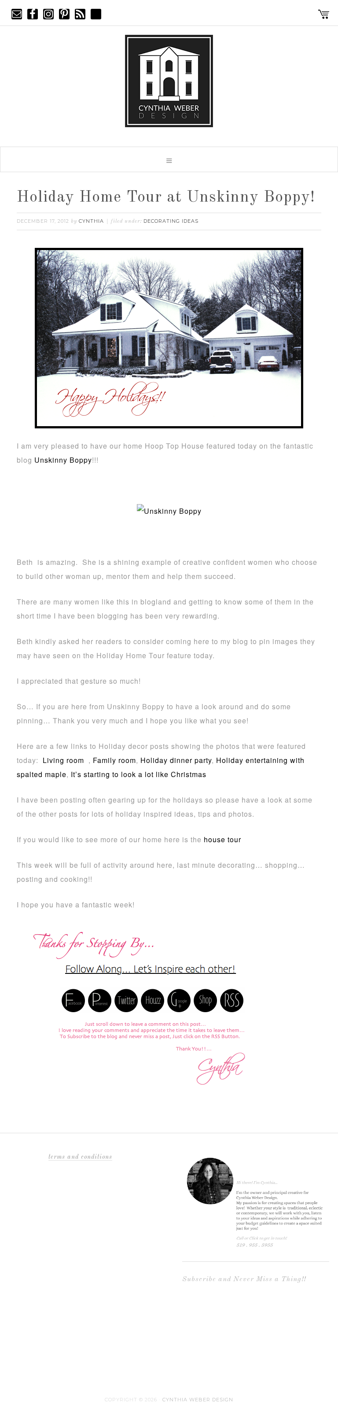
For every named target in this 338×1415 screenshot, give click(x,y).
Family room (114, 760)
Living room (65, 760)
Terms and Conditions (80, 1157)
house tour (221, 839)
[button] (169, 159)
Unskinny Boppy (63, 460)
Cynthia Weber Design (197, 1400)
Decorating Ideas (170, 221)
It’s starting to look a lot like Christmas (138, 774)
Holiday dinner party (176, 760)
